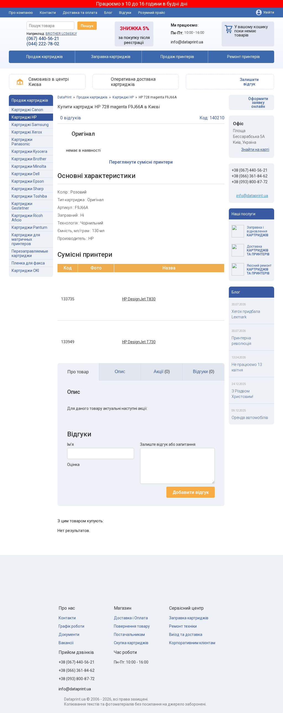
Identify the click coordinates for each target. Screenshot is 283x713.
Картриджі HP (24, 117)
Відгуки (125, 13)
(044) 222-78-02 (43, 43)
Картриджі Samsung (30, 124)
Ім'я (70, 444)
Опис (120, 371)
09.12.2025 (239, 410)
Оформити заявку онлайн (258, 102)
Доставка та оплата (80, 13)
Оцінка (73, 464)
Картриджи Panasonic (22, 141)
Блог (108, 13)
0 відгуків (70, 117)
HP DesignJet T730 (139, 342)
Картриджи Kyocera (29, 151)
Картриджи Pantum (29, 227)
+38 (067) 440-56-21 (250, 170)
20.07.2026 (239, 304)
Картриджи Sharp (28, 189)
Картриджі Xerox (27, 132)
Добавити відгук (191, 492)
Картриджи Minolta (29, 166)
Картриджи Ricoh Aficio (27, 217)
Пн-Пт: (177, 33)
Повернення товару (132, 626)
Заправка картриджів (188, 618)
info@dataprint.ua (252, 195)
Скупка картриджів (131, 643)
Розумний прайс (151, 13)
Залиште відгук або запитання (167, 444)
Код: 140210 (212, 117)
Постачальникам (129, 634)
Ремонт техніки (183, 626)
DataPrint (64, 97)
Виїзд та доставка (185, 634)
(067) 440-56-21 (43, 38)
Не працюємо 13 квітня (247, 367)
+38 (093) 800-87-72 (250, 182)
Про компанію (21, 13)
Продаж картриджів (92, 97)
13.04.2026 (239, 357)
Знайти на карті (255, 149)
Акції (162, 371)
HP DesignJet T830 (139, 299)
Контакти (48, 13)
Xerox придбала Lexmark (246, 314)
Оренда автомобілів (250, 417)
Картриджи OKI (25, 270)
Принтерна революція (241, 341)
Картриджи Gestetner (22, 205)
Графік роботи (71, 626)
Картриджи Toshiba (29, 196)
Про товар (78, 371)
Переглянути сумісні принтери (141, 162)
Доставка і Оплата (131, 618)
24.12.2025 (239, 384)
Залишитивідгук (249, 81)
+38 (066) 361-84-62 (250, 176)
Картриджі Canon (27, 110)
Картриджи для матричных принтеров (26, 239)
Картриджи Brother (29, 159)
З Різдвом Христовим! (242, 394)
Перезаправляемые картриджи (30, 253)
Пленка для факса (28, 263)
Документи (69, 634)
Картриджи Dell (26, 174)
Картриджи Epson (28, 181)
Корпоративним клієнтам (192, 643)
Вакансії (66, 643)
